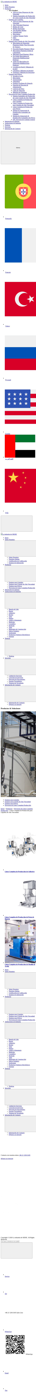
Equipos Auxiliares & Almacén (22, 83)
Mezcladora (16, 34)
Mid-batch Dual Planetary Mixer (23, 54)
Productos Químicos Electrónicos (19, 635)
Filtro (14, 38)
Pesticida (11, 626)
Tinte (10, 627)
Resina (11, 615)
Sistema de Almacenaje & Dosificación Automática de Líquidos (21, 112)
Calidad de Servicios (15, 676)
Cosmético (12, 624)
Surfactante (12, 633)
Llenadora (16, 39)
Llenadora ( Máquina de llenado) (23, 71)
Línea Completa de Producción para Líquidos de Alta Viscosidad (23, 104)
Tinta (10, 616)
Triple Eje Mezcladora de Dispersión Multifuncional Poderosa (21, 63)
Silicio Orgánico (14, 631)
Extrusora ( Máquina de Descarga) (23, 72)
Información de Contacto (12, 685)
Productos (8, 564)
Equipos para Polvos (15, 74)
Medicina (12, 622)
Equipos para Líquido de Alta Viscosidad (22, 41)
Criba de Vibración (19, 90)
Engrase (11, 636)
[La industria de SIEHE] (9, 2)
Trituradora (16, 81)
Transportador (17, 80)
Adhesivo (12, 613)
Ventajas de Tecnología (16, 683)
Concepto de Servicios (16, 677)
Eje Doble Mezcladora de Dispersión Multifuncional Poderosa (21, 58)
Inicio (6, 538)
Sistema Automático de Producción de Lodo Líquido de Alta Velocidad (24, 17)
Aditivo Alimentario (15, 620)
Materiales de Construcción (17, 629)
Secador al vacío (18, 76)
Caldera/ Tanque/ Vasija (20, 36)
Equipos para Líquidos (16, 19)
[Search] (16, 524)
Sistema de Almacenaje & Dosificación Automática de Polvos (24, 117)
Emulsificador (17, 32)
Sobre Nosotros (10, 539)
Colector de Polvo (18, 89)
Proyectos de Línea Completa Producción (22, 94)
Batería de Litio (14, 609)
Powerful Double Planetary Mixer (23, 49)
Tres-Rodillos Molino (19, 30)
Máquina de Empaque (20, 92)
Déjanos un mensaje (15, 704)
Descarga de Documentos (17, 679)
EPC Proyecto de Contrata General (24, 119)
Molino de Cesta (18, 27)
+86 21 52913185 (24, 1155)
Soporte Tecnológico (15, 681)
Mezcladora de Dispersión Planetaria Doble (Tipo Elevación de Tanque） (23, 45)
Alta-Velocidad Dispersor (21, 25)
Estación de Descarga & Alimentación (20, 86)
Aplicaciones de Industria (13, 591)
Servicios (8, 658)
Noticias (7, 638)
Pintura (11, 618)
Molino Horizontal (18, 29)
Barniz (11, 611)
